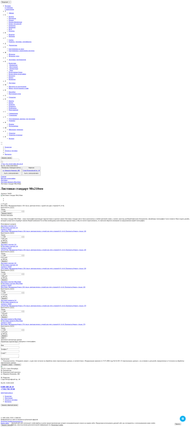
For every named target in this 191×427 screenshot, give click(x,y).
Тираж (3, 209)
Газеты (11, 40)
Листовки (12, 83)
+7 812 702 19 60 (8, 389)
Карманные (13, 65)
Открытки (12, 97)
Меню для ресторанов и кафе (19, 88)
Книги (11, 77)
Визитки (12, 34)
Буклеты (12, 31)
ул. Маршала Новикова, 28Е (11, 170)
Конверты (12, 79)
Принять (177, 424)
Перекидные (13, 68)
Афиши (11, 13)
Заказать (4, 242)
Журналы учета (14, 56)
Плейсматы (13, 108)
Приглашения (13, 110)
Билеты (11, 16)
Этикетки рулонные (15, 135)
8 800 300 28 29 (17, 164)
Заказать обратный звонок (9, 405)
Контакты (8, 154)
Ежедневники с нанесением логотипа (21, 51)
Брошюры (12, 27)
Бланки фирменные (15, 22)
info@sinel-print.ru (7, 393)
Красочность (5, 207)
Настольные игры (15, 94)
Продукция (5, 2)
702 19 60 (6, 164)
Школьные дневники (16, 129)
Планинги (12, 106)
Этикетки (12, 133)
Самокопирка (13, 113)
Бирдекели (12, 18)
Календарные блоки (15, 72)
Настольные (13, 67)
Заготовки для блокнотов (17, 59)
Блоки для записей (15, 24)
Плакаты (12, 104)
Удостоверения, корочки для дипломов (22, 119)
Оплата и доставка (11, 151)
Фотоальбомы (13, 126)
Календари (12, 63)
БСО (10, 29)
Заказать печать (6, 213)
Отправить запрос (7, 364)
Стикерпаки (13, 115)
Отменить (17, 364)
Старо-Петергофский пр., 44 (31, 170)
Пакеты (11, 101)
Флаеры (11, 124)
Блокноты (12, 25)
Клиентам (8, 147)
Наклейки (12, 92)
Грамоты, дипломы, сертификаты (20, 42)
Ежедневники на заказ (16, 49)
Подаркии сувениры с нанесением (9, 7)
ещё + (3, 338)
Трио (11, 70)
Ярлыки (11, 138)
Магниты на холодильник (17, 86)
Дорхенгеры (13, 45)
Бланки (11, 20)
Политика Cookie (57, 425)
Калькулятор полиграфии (17, 74)
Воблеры (12, 36)
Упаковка (12, 120)
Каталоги (12, 76)
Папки (11, 103)
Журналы (12, 54)
